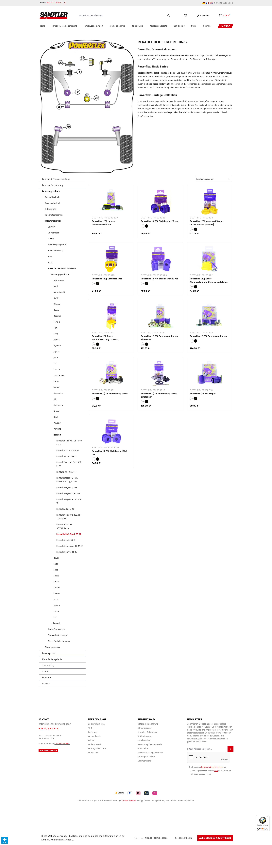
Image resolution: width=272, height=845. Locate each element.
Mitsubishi (58, 405)
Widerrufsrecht (95, 744)
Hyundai (57, 346)
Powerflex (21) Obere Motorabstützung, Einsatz (105, 338)
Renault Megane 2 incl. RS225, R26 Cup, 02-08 (67, 480)
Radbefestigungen (56, 629)
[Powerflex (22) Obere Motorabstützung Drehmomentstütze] (209, 259)
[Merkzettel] (186, 15)
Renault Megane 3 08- (66, 487)
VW (55, 617)
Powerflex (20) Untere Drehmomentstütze (103, 223)
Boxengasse (48, 653)
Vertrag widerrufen (48, 750)
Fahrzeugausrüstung (52, 185)
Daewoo (57, 316)
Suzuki (57, 593)
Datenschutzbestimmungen (212, 767)
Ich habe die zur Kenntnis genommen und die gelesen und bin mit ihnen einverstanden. (211, 770)
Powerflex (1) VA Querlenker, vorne (110, 393)
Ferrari (57, 322)
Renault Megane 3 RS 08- (68, 493)
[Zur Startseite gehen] (54, 15)
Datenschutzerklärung (148, 724)
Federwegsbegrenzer (57, 245)
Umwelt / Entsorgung (147, 732)
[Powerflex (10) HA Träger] (209, 374)
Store (45, 671)
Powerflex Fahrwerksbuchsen (62, 268)
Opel (56, 417)
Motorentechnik (52, 647)
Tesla (56, 599)
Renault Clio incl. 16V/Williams (64, 526)
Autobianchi (59, 292)
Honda (57, 340)
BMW (56, 298)
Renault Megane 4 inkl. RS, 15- (68, 501)
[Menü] (267, 817)
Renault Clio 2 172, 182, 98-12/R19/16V (68, 517)
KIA (55, 363)
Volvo (56, 611)
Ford (56, 334)
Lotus (56, 381)
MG (55, 399)
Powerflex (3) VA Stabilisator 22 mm (159, 221)
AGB (90, 728)
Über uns (47, 677)
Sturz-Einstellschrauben (59, 641)
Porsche (57, 429)
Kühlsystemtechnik (54, 215)
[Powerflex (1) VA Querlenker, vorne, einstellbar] (160, 374)
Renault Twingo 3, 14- (66, 472)
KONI (50, 262)
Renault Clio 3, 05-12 (66, 540)
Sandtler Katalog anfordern (150, 752)
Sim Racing (48, 665)
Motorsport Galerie (146, 757)
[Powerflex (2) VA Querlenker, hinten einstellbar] (160, 316)
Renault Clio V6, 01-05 (66, 552)
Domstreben (53, 233)
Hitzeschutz (50, 209)
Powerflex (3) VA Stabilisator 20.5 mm (109, 452)
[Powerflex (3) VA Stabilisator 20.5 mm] (111, 431)
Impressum (93, 752)
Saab (56, 564)
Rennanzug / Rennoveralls (150, 744)
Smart (56, 582)
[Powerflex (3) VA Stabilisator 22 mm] (160, 201)
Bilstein (51, 227)
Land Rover (59, 375)
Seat (56, 570)
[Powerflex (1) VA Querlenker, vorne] (111, 374)
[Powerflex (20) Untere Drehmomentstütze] (111, 201)
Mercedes (58, 393)
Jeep (56, 357)
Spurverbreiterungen (57, 635)
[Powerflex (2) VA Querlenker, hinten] (209, 316)
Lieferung (92, 732)
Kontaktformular (62, 743)
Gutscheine (143, 748)
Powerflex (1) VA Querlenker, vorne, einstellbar (159, 395)
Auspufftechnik (52, 197)
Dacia (56, 310)
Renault (57, 435)
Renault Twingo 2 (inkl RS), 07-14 (68, 464)
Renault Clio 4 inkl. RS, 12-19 (69, 546)
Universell (55, 623)
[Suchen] (168, 15)
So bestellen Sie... (96, 724)
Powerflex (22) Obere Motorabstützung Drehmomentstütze (209, 280)
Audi (56, 286)
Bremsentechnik (52, 203)
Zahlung (91, 740)
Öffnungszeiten (145, 728)
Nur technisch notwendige (150, 838)
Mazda (57, 387)
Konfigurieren (183, 838)
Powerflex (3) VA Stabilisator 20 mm (159, 278)
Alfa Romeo (59, 280)
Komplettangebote (52, 659)
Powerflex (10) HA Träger (202, 393)
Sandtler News (144, 761)
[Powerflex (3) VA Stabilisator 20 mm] (160, 259)
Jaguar (57, 351)
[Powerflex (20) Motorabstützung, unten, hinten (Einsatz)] (209, 201)
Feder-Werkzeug (55, 250)
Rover (56, 558)
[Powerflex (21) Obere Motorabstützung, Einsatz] (111, 316)
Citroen (57, 304)
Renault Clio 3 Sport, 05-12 (68, 534)
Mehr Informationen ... (62, 839)
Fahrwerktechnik (53, 221)
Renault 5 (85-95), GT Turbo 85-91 (69, 443)
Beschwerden (144, 740)
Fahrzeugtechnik (51, 191)
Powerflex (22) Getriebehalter (107, 278)
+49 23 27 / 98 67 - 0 (56, 3)
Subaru (57, 587)
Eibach (51, 239)
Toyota (57, 605)
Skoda (56, 576)
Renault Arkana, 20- (65, 509)
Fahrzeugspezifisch (60, 274)
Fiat (55, 328)
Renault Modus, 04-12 (66, 456)
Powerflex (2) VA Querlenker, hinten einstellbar (159, 338)
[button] (4, 840)
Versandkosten (95, 736)
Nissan (57, 411)
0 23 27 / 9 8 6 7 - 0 (49, 728)
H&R (50, 256)
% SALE (46, 683)
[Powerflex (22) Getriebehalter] (111, 259)
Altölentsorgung (145, 736)
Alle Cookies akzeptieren (215, 838)
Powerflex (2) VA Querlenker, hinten (208, 336)
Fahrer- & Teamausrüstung (56, 179)
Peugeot (57, 423)
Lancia (57, 369)
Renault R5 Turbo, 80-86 (67, 450)
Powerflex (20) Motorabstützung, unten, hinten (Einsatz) (207, 223)
